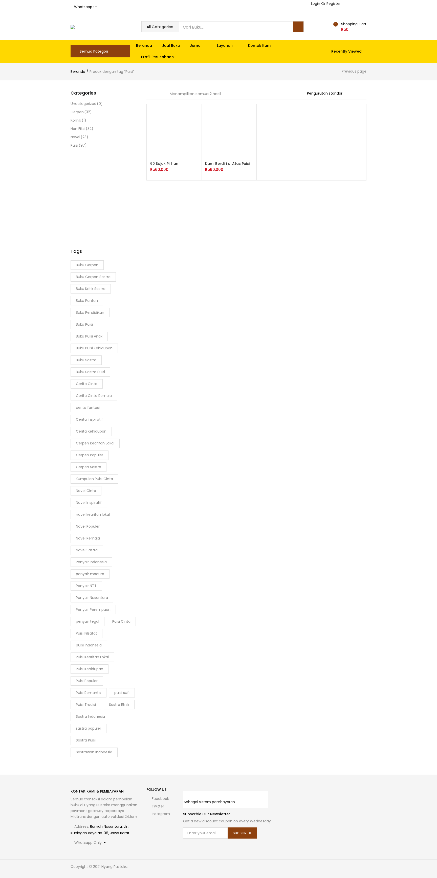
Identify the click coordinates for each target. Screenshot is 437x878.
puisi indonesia (89, 645)
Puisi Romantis (88, 692)
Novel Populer (88, 526)
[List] (162, 94)
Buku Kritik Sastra (90, 288)
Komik (78, 120)
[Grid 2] (155, 94)
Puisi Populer (87, 680)
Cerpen (81, 112)
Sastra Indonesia (90, 716)
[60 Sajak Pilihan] (174, 130)
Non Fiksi (82, 128)
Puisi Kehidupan (89, 668)
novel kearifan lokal (93, 514)
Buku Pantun (87, 300)
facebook (160, 798)
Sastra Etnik (119, 704)
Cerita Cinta (86, 383)
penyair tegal (87, 621)
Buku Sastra (86, 360)
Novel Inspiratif (89, 502)
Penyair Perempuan (93, 609)
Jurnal (196, 45)
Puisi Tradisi (86, 704)
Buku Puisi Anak (89, 336)
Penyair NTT (86, 585)
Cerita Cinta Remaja (94, 395)
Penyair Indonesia (91, 562)
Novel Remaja (88, 538)
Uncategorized (87, 103)
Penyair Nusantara (92, 597)
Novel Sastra (87, 550)
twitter (157, 806)
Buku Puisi (84, 324)
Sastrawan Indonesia (94, 752)
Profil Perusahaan (157, 56)
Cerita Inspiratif (89, 419)
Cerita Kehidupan (91, 431)
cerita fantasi (88, 407)
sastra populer (88, 728)
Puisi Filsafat (86, 633)
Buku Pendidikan (90, 312)
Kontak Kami (259, 45)
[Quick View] (196, 149)
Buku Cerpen (87, 264)
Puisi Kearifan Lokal (92, 657)
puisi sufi (121, 692)
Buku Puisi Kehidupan (94, 348)
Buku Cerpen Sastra (93, 276)
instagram (160, 813)
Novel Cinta (86, 490)
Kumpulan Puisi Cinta (94, 478)
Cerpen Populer (89, 455)
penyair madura (90, 573)
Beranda (144, 45)
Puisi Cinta (121, 621)
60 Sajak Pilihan (164, 163)
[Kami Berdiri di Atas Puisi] (229, 130)
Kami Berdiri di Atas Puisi (227, 163)
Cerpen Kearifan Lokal (95, 443)
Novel (79, 137)
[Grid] (148, 94)
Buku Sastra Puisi (90, 371)
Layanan (225, 45)
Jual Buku (171, 45)
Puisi (79, 145)
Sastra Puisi (86, 740)
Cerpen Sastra (88, 466)
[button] (349, 26)
